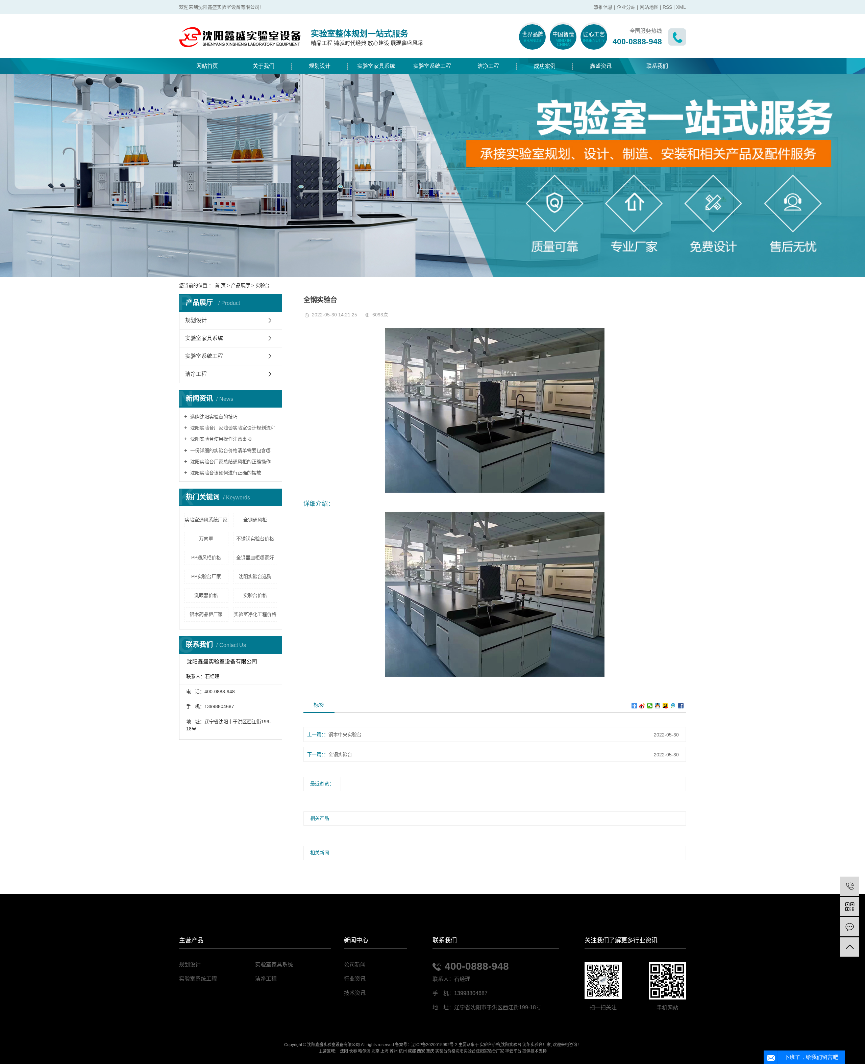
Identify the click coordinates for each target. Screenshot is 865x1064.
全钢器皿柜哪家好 (255, 557)
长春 (353, 1051)
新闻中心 (356, 940)
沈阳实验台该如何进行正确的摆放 (225, 472)
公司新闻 (355, 964)
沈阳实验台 (511, 1044)
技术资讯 (355, 993)
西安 (421, 1051)
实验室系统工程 (432, 66)
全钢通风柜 (255, 519)
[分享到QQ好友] (658, 705)
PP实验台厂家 (206, 576)
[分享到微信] (650, 705)
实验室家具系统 (376, 66)
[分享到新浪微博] (642, 705)
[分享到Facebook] (681, 705)
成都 (412, 1051)
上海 (384, 1051)
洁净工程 (488, 66)
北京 (375, 1051)
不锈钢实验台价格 (255, 538)
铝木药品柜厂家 (206, 614)
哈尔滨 (364, 1051)
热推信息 (603, 7)
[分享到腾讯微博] (673, 705)
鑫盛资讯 (601, 66)
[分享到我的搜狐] (665, 705)
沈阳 (344, 1051)
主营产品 (191, 940)
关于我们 (263, 66)
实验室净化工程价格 (255, 614)
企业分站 (626, 7)
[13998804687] (849, 886)
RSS (667, 7)
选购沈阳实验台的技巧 (213, 416)
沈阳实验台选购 (255, 576)
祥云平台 (513, 1051)
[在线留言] (849, 926)
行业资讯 (355, 979)
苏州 (394, 1051)
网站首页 (207, 66)
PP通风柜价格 (206, 557)
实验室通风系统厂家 (206, 519)
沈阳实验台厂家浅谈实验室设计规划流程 (232, 428)
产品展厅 (240, 285)
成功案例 (544, 66)
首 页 (220, 285)
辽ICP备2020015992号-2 (434, 1044)
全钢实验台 (340, 754)
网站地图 (649, 7)
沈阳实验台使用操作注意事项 (220, 439)
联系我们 (657, 66)
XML (681, 7)
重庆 (430, 1051)
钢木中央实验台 (345, 734)
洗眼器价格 (206, 595)
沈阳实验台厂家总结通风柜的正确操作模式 (233, 461)
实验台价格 (255, 595)
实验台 (262, 285)
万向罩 (206, 538)
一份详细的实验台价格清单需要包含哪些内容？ (233, 450)
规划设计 (319, 66)
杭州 (403, 1051)
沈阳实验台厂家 (536, 1044)
